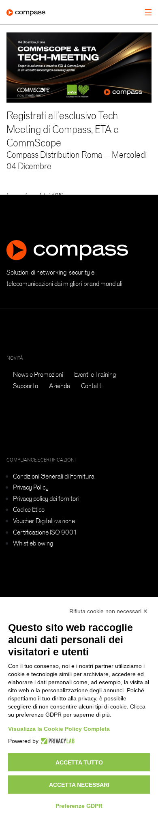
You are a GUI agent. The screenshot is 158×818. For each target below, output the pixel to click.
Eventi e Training (95, 374)
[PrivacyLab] (56, 741)
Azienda (59, 385)
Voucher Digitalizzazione (44, 520)
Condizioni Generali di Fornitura (53, 476)
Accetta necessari (79, 785)
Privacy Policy (31, 487)
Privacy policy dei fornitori (46, 498)
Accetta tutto (79, 762)
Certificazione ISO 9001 (45, 532)
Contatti (91, 385)
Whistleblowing (33, 543)
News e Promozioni (38, 374)
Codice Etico (29, 509)
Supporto (25, 385)
